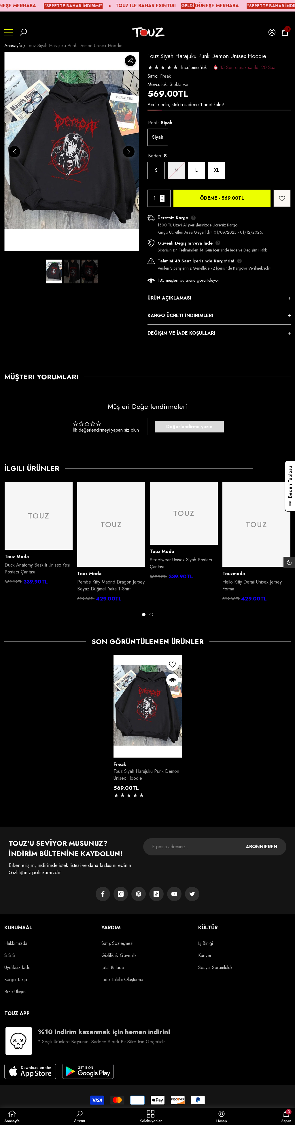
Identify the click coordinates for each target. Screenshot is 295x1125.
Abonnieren (261, 846)
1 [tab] (143, 614)
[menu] (8, 32)
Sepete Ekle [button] (147, 751)
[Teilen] (130, 60)
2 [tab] (151, 614)
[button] (23, 32)
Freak (165, 76)
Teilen (130, 60)
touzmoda (233, 573)
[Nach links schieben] (14, 151)
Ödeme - (222, 198)
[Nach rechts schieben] (129, 151)
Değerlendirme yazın (189, 426)
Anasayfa (13, 45)
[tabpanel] (38, 535)
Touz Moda (17, 556)
